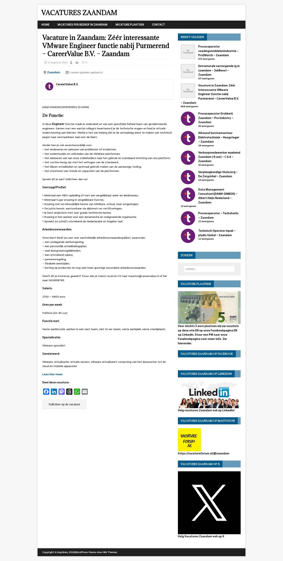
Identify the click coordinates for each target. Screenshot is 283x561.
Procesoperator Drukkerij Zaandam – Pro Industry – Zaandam (215, 117)
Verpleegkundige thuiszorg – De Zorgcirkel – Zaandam (218, 174)
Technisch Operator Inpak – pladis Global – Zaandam (217, 233)
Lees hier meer (52, 374)
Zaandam (53, 72)
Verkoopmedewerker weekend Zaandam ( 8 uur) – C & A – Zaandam (219, 156)
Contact (158, 25)
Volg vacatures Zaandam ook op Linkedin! (206, 410)
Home (45, 25)
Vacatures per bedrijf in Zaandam (82, 25)
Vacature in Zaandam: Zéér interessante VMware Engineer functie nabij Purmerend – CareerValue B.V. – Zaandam (210, 94)
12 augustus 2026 (58, 62)
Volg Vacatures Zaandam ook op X (201, 536)
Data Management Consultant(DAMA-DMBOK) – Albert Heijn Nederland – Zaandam (217, 196)
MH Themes (110, 552)
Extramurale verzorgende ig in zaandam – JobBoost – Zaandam (219, 70)
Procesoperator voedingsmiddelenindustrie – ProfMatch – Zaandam (218, 50)
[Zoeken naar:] (209, 269)
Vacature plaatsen (129, 25)
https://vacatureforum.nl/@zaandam (203, 453)
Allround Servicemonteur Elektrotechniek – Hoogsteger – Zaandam (218, 137)
